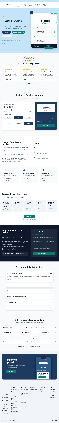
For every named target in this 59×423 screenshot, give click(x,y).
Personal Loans (44, 5)
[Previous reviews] (2, 75)
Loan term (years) (7, 114)
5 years (18, 117)
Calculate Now (7, 180)
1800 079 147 (8, 35)
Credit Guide (52, 389)
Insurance (56, 5)
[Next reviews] (56, 75)
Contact (32, 391)
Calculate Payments (17, 32)
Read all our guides (21, 346)
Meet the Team (33, 389)
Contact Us (46, 1)
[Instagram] (56, 420)
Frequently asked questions (34, 346)
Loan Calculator (43, 394)
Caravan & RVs (24, 5)
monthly (28, 123)
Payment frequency (8, 120)
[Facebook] (53, 420)
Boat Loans (30, 5)
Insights (41, 389)
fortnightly (18, 123)
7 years (28, 117)
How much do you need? (9, 104)
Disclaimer (51, 397)
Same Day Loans (15, 396)
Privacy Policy (52, 391)
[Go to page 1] (29, 83)
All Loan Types (14, 411)
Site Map (42, 396)
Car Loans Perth (24, 396)
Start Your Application (43, 253)
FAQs (41, 391)
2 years (8, 117)
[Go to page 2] (30, 83)
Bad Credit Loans (15, 394)
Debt (50, 5)
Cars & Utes (19, 5)
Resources (40, 1)
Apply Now (5, 32)
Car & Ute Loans (15, 389)
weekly (8, 123)
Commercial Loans (37, 5)
